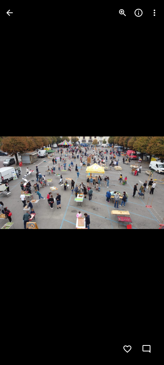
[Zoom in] (123, 13)
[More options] (154, 13)
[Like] (127, 349)
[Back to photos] (9, 12)
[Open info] (138, 13)
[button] (22, 183)
